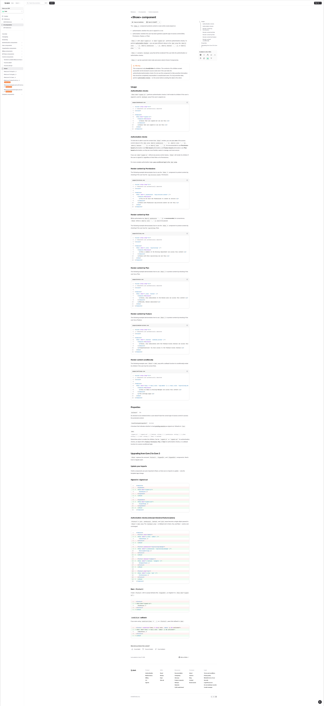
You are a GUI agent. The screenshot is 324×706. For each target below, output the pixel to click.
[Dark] (211, 697)
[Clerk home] (133, 670)
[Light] (214, 697)
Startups (177, 682)
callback (139, 618)
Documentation (179, 673)
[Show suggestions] (22, 11)
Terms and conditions (209, 673)
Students (177, 685)
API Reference (7, 27)
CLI (146, 680)
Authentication (149, 673)
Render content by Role (209, 32)
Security (206, 680)
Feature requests (179, 680)
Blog (190, 678)
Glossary (177, 678)
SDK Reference (7, 22)
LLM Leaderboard (179, 687)
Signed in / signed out (139, 480)
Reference (7, 19)
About (190, 673)
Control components (7, 57)
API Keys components (8, 54)
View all (162, 680)
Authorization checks (208, 26)
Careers (191, 675)
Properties (204, 43)
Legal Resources (208, 682)
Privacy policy (207, 675)
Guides (6, 16)
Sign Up (317, 3)
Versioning (5, 39)
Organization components (9, 48)
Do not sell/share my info (210, 685)
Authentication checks (208, 24)
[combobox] (11, 11)
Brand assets (192, 682)
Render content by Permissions (207, 29)
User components (7, 45)
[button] (142, 43)
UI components (7, 25)
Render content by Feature (209, 37)
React (161, 673)
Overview (4, 34)
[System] (216, 697)
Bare (137, 589)
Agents (147, 682)
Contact (191, 680)
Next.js (162, 675)
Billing (146, 678)
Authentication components (9, 42)
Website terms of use (209, 678)
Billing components (7, 51)
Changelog (5, 37)
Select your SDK (6, 8)
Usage (203, 21)
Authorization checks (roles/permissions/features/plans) (153, 518)
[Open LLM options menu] (159, 22)
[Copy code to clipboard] (187, 102)
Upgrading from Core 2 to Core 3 (209, 46)
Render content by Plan (209, 34)
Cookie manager (208, 687)
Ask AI (52, 3)
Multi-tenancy (148, 675)
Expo (161, 678)
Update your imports (139, 466)
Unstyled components (8, 94)
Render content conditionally (207, 40)
